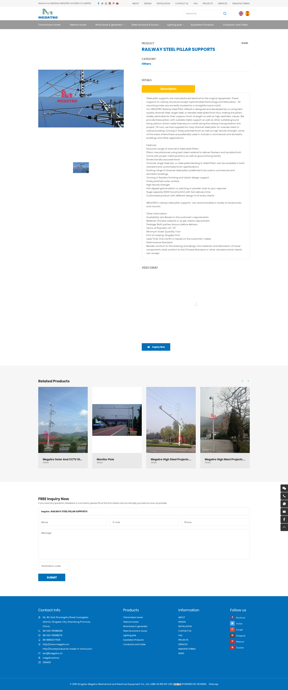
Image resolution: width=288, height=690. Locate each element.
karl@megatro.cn (53, 653)
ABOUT (135, 3)
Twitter (239, 623)
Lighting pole (174, 24)
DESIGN (148, 3)
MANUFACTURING (241, 3)
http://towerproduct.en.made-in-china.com (67, 648)
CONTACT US (181, 3)
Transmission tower (49, 24)
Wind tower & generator (109, 24)
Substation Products (202, 24)
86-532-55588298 (52, 630)
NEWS (181, 653)
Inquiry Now (158, 346)
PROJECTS (208, 3)
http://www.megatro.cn (56, 644)
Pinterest (240, 641)
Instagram (240, 635)
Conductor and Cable (235, 24)
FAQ (196, 3)
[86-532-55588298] (284, 496)
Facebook (240, 617)
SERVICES (222, 3)
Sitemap (213, 684)
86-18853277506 (51, 639)
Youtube (240, 647)
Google (239, 629)
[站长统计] (177, 684)
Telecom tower (78, 24)
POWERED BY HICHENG (194, 684)
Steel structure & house (145, 24)
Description (168, 89)
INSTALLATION (163, 3)
